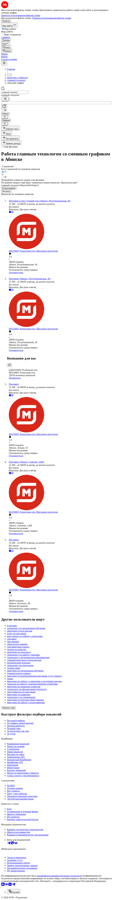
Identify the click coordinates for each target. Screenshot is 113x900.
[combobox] (14, 92)
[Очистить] (5, 98)
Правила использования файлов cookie (51, 18)
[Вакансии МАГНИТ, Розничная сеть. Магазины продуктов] (59, 232)
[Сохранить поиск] (4, 106)
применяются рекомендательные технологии (59, 876)
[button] (4, 54)
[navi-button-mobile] (4, 63)
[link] (6, 47)
